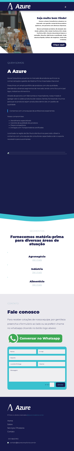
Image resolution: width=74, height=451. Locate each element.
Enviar (60, 385)
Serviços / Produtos (15, 428)
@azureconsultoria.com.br (35, 415)
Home (10, 421)
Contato (10, 432)
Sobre (10, 424)
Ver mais (37, 259)
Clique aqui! (58, 45)
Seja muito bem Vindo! (51, 18)
